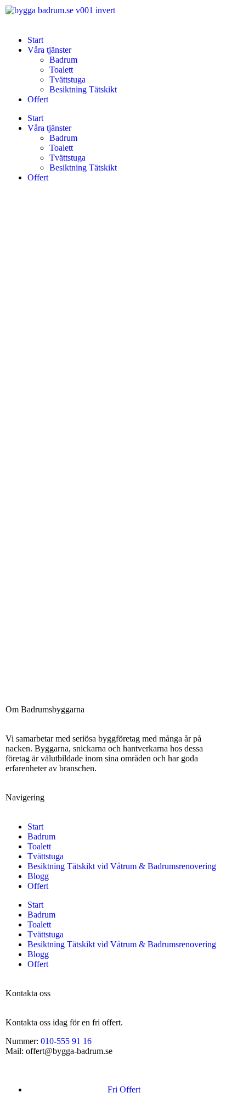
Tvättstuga (67, 79)
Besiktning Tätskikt (83, 89)
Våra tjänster (49, 49)
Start (35, 40)
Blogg (38, 876)
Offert (37, 99)
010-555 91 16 (66, 1041)
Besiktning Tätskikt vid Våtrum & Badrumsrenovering (121, 866)
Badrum (63, 59)
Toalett (61, 69)
